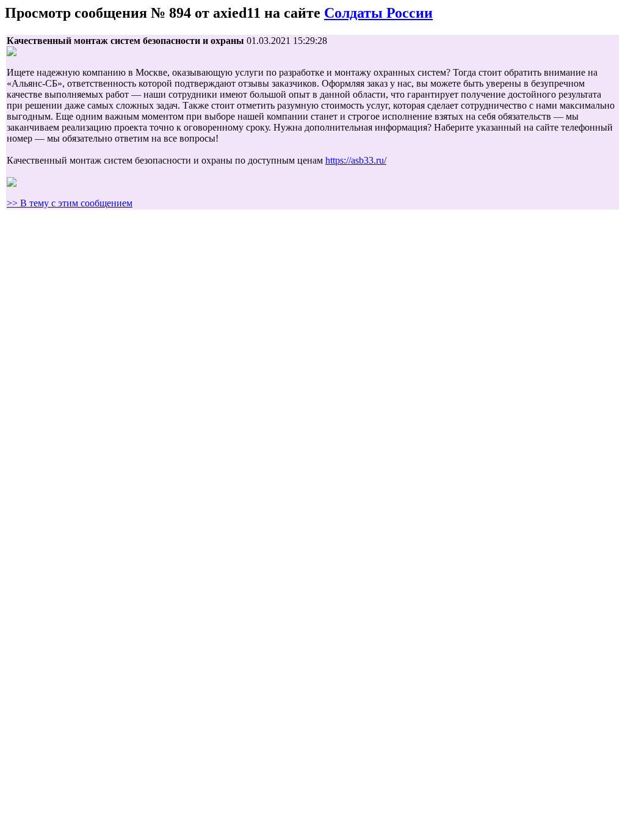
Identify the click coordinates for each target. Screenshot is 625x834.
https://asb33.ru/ (355, 160)
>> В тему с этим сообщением (69, 203)
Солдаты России (378, 13)
